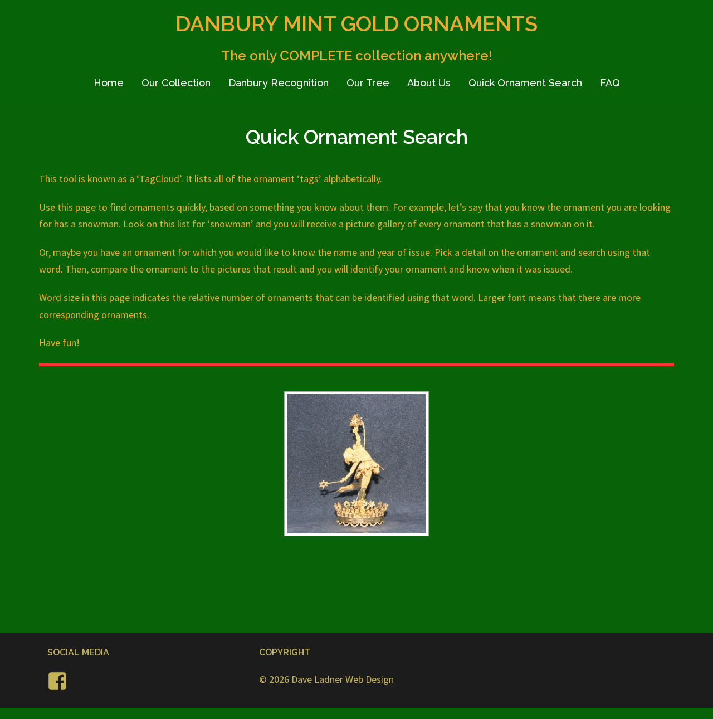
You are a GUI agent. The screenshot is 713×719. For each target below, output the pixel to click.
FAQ (610, 83)
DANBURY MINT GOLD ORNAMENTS (356, 23)
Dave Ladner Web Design (342, 679)
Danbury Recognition (278, 83)
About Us (429, 83)
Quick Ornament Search (525, 83)
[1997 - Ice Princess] (356, 463)
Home (109, 83)
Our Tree (367, 83)
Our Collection (176, 83)
